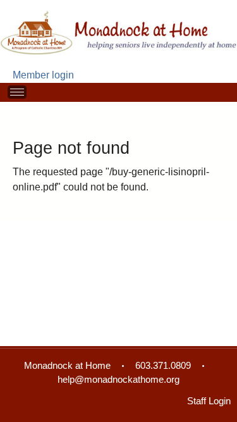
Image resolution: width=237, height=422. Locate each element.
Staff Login (209, 401)
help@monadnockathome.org (118, 380)
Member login (43, 75)
